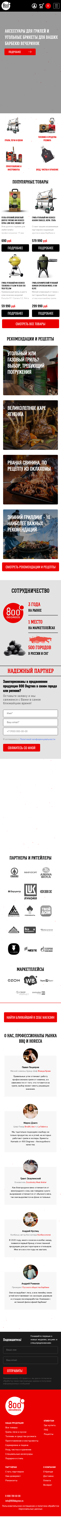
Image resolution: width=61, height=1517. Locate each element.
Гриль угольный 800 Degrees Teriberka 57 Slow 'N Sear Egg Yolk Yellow (13, 286)
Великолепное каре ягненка (27, 410)
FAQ (46, 1430)
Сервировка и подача (16, 1445)
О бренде (48, 1472)
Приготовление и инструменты (13, 168)
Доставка (48, 1476)
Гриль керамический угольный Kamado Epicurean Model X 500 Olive (45, 286)
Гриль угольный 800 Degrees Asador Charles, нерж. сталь (44, 218)
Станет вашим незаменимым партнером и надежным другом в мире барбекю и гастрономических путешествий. (45, 233)
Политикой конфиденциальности (37, 739)
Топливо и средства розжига (47, 138)
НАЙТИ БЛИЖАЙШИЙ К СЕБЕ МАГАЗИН (30, 1017)
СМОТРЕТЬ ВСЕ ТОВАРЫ (30, 323)
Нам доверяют (13, 1476)
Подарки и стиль (14, 1458)
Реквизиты (11, 1480)
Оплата (47, 1480)
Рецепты (48, 1434)
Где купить (50, 1425)
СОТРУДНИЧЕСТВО (30, 590)
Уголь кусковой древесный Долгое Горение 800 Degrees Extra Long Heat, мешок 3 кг (13, 220)
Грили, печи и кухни (14, 140)
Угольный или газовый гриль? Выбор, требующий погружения (26, 362)
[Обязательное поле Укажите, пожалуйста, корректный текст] (30, 713)
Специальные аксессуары (19, 1454)
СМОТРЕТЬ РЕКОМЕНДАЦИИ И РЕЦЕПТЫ (31, 566)
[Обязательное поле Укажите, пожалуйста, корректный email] (30, 722)
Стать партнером (14, 1472)
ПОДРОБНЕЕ (15, 52)
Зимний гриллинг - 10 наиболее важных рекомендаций (29, 523)
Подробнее (15, 247)
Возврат (47, 1485)
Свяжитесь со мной (21, 747)
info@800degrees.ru (14, 1500)
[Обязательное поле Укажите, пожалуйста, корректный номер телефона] (30, 731)
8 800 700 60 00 (12, 1496)
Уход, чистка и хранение (47, 169)
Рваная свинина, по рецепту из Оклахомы (29, 465)
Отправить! (15, 1370)
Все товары (11, 1428)
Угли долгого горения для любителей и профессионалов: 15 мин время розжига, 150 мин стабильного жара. (13, 233)
